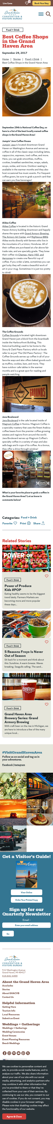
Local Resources (11, 1014)
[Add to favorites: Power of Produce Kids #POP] (46, 576)
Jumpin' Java (9, 144)
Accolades (7, 985)
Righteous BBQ (39, 237)
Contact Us (8, 997)
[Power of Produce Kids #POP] (26, 558)
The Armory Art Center (14, 237)
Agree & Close (14, 1116)
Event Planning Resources (16, 1039)
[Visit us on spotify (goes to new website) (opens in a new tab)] (14, 1053)
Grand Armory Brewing (37, 233)
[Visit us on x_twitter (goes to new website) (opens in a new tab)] (28, 1053)
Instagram (19, 764)
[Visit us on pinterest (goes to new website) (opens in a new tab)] (23, 1053)
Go (8, 933)
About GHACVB (10, 993)
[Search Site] (48, 14)
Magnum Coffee (10, 423)
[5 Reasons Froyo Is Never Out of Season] (26, 624)
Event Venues (9, 1035)
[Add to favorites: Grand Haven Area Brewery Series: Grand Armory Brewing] (46, 704)
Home (5, 59)
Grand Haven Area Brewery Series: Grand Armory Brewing (21, 717)
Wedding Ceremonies (13, 1031)
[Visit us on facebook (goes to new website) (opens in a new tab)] (5, 1053)
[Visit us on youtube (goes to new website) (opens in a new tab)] (18, 1053)
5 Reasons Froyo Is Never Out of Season (24, 653)
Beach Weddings (11, 1043)
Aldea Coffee (9, 226)
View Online (31, 892)
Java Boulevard (10, 420)
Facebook (7, 764)
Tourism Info (8, 1010)
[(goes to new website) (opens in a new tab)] (26, 200)
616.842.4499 (10, 975)
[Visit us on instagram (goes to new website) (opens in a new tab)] (9, 1053)
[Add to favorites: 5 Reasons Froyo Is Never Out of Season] (46, 642)
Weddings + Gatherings (14, 1028)
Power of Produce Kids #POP (18, 587)
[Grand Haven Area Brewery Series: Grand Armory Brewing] (26, 686)
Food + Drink (32, 59)
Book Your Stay (41, 3)
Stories (17, 59)
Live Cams (7, 3)
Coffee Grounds (10, 335)
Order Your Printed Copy (26, 899)
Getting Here (9, 1006)
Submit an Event (10, 1018)
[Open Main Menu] (41, 14)
